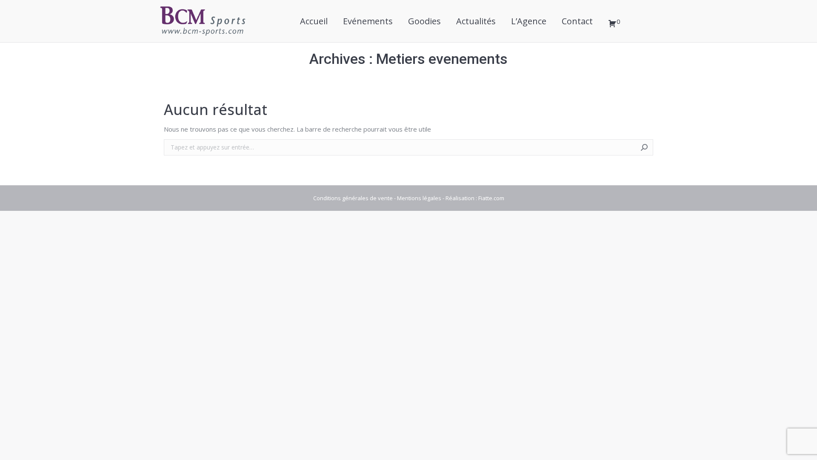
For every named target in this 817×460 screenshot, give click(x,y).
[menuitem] (313, 21)
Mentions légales (419, 198)
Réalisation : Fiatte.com (475, 198)
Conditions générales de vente (353, 198)
